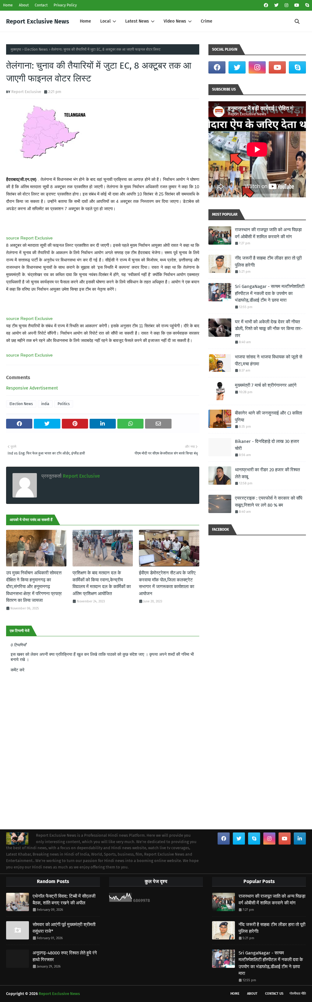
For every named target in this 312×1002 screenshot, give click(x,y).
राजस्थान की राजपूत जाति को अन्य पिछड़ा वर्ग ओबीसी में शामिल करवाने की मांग (268, 233)
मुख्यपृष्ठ (16, 49)
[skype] (306, 5)
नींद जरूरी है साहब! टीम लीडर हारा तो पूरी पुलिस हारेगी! (268, 261)
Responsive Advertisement (32, 388)
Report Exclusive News (37, 21)
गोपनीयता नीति (297, 994)
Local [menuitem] (105, 21)
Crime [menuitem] (206, 21)
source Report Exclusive (29, 237)
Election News (36, 49)
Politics (64, 404)
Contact (41, 5)
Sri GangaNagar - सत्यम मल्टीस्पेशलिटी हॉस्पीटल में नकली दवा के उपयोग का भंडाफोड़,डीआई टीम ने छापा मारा (269, 293)
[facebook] (266, 5)
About (24, 5)
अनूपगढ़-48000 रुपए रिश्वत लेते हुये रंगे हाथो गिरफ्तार (65, 956)
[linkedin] (300, 838)
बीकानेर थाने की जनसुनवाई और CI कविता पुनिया (268, 416)
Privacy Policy (65, 5)
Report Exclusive (26, 91)
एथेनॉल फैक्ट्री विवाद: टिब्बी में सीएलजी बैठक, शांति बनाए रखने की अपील (64, 899)
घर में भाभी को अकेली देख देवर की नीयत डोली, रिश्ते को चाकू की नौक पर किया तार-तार (269, 328)
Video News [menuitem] (175, 21)
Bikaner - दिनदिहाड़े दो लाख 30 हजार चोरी (267, 445)
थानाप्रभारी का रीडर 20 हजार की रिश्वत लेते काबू (267, 473)
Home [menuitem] (85, 21)
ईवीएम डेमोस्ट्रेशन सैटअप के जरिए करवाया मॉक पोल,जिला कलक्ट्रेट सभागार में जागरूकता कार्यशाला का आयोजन (167, 583)
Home (8, 5)
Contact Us (274, 994)
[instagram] (286, 5)
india (45, 404)
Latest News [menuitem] (137, 21)
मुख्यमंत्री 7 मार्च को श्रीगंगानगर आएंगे (265, 385)
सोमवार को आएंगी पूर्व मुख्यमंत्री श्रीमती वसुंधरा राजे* (64, 928)
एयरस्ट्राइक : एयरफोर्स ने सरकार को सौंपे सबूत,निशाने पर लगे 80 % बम (268, 501)
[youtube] (297, 5)
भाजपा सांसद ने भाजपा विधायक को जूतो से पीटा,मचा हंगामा (268, 360)
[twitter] (276, 5)
